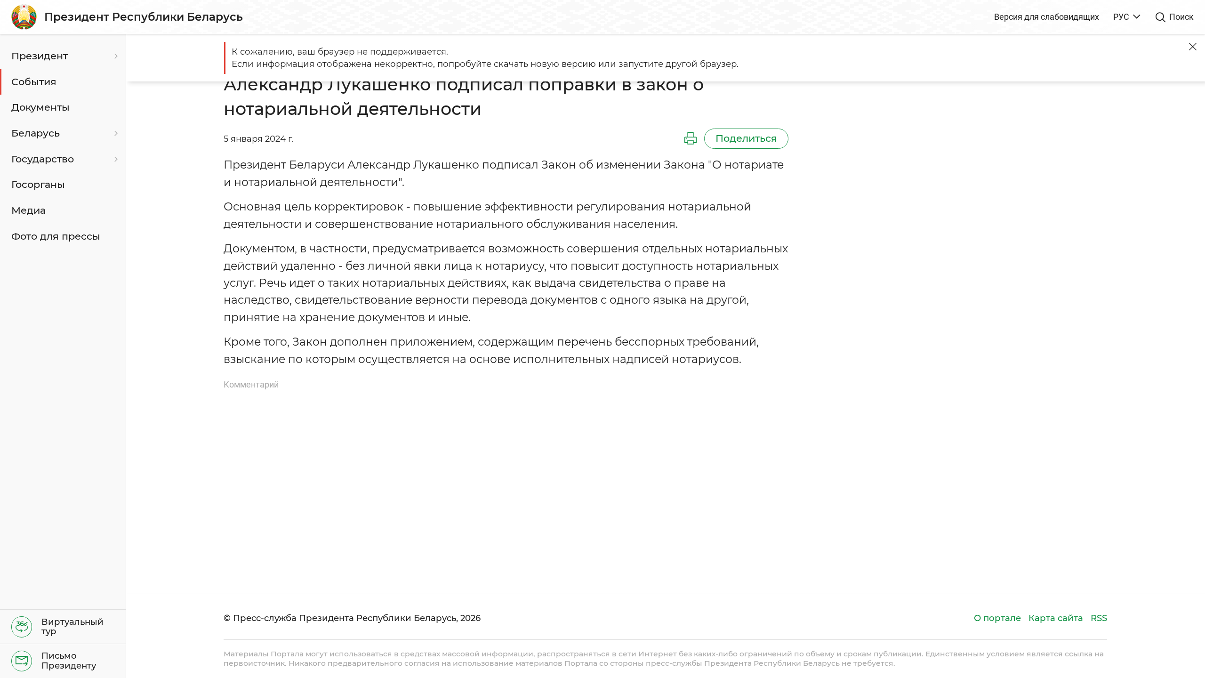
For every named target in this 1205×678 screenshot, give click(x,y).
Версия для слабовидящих (1046, 17)
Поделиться (746, 138)
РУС (1121, 17)
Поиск (1181, 17)
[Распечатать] (690, 139)
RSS (1099, 618)
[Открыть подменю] (115, 56)
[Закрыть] (1192, 46)
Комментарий (251, 384)
